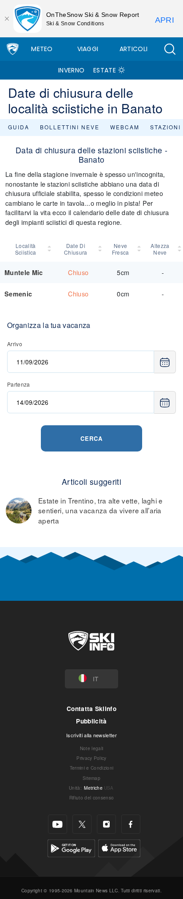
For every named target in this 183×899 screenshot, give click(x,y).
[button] (169, 49)
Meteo (42, 48)
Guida (18, 127)
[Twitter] (82, 824)
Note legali (91, 748)
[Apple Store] (119, 847)
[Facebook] (130, 824)
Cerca (91, 438)
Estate (104, 70)
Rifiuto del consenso (91, 797)
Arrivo (14, 344)
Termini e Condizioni (91, 767)
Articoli (133, 48)
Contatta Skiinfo (91, 708)
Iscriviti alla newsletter (91, 735)
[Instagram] (106, 824)
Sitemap (91, 778)
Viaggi (88, 48)
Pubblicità (91, 721)
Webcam (124, 127)
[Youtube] (57, 824)
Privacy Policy (91, 758)
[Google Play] (71, 847)
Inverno (71, 70)
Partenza (18, 384)
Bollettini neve (69, 127)
